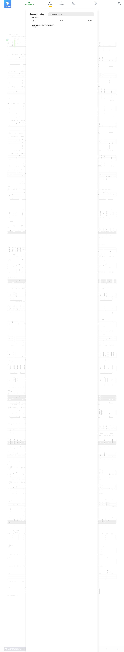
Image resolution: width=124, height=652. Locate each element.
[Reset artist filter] (38, 17)
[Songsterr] (7, 4)
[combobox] (34, 20)
